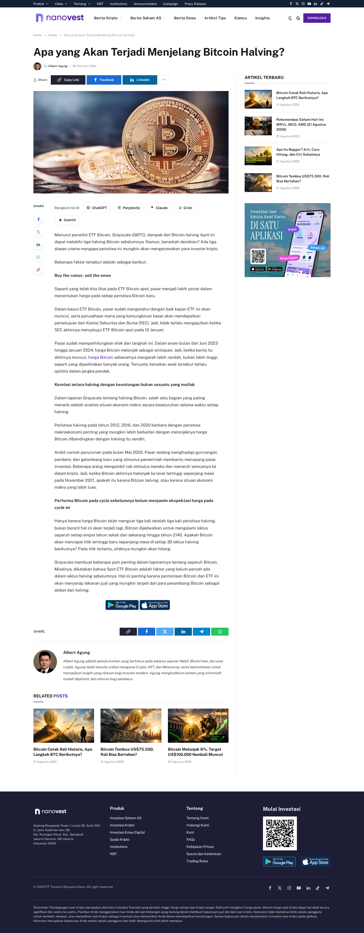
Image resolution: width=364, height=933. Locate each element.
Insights (262, 18)
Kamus (240, 18)
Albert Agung (57, 66)
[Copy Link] (38, 270)
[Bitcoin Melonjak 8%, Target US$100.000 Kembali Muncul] (198, 726)
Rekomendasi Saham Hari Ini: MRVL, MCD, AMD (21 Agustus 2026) (301, 124)
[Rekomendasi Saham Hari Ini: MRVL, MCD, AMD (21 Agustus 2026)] (258, 126)
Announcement (145, 4)
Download (317, 18)
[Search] (298, 18)
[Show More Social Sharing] (163, 80)
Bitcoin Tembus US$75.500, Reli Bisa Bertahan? (127, 752)
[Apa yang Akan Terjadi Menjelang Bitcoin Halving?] (131, 192)
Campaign (170, 4)
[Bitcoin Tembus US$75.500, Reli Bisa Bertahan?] (131, 726)
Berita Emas (185, 18)
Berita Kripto (106, 18)
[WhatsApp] (38, 257)
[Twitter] (38, 232)
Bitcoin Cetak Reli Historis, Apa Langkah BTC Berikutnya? (62, 752)
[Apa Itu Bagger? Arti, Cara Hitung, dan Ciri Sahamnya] (258, 155)
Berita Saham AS (145, 18)
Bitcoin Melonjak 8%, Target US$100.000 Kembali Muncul (195, 752)
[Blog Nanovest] (59, 17)
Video (59, 4)
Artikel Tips (215, 18)
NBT (100, 4)
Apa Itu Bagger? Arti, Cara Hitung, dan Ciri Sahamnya (298, 151)
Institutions (118, 4)
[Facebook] (38, 219)
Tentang (80, 4)
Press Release (195, 4)
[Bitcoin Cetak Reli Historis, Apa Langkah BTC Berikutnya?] (63, 726)
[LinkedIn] (38, 244)
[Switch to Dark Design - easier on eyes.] (290, 18)
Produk (38, 4)
